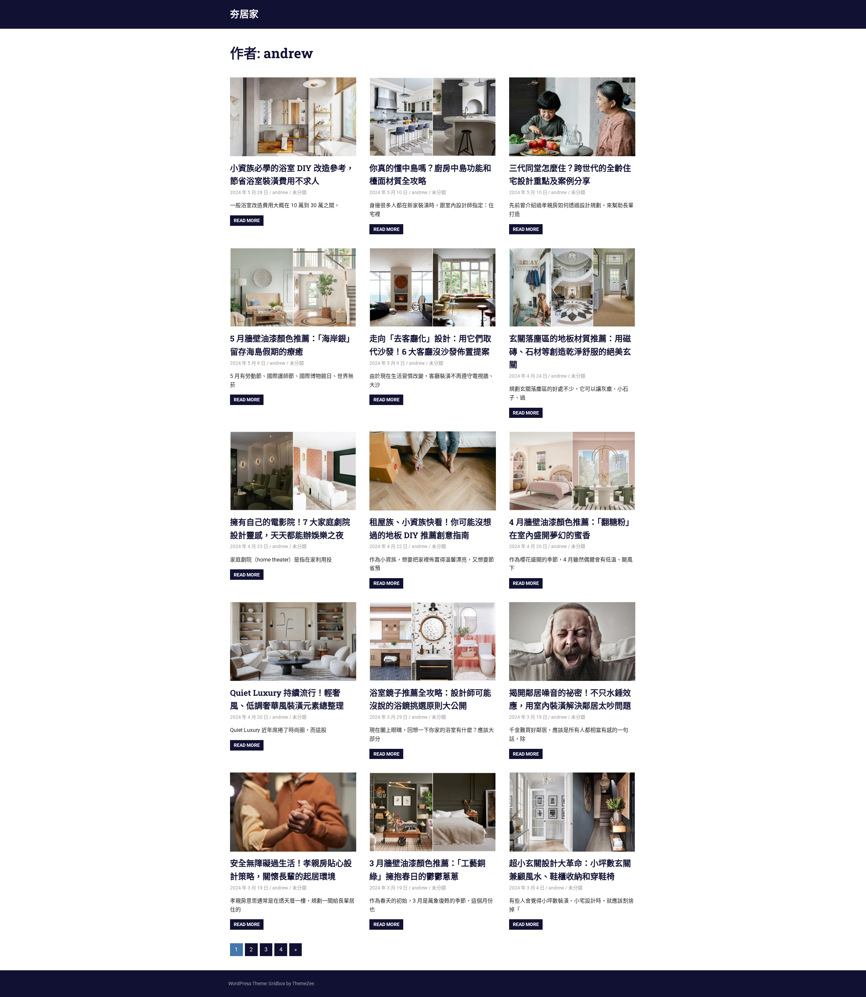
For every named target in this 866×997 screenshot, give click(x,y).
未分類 (299, 192)
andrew (280, 192)
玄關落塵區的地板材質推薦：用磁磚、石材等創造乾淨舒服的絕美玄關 (570, 351)
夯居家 (244, 14)
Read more (247, 220)
